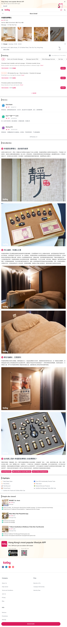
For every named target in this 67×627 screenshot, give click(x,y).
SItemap (4, 619)
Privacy (4, 597)
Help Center (5, 586)
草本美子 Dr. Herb (14, 500)
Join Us (4, 594)
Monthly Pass (37, 590)
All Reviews (33, 136)
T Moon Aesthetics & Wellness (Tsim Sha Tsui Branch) (26, 527)
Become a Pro (37, 583)
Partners (4, 612)
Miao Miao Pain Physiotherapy (18, 513)
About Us (4, 583)
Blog (3, 601)
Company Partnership (39, 586)
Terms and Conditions (7, 590)
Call (60, 49)
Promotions (5, 616)
